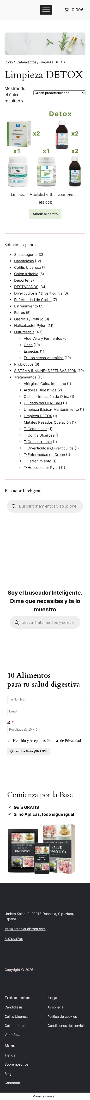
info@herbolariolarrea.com (25, 929)
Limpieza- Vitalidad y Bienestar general (45, 194)
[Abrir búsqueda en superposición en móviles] (45, 506)
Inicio (9, 62)
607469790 (14, 939)
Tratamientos (26, 62)
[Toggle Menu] (46, 9)
